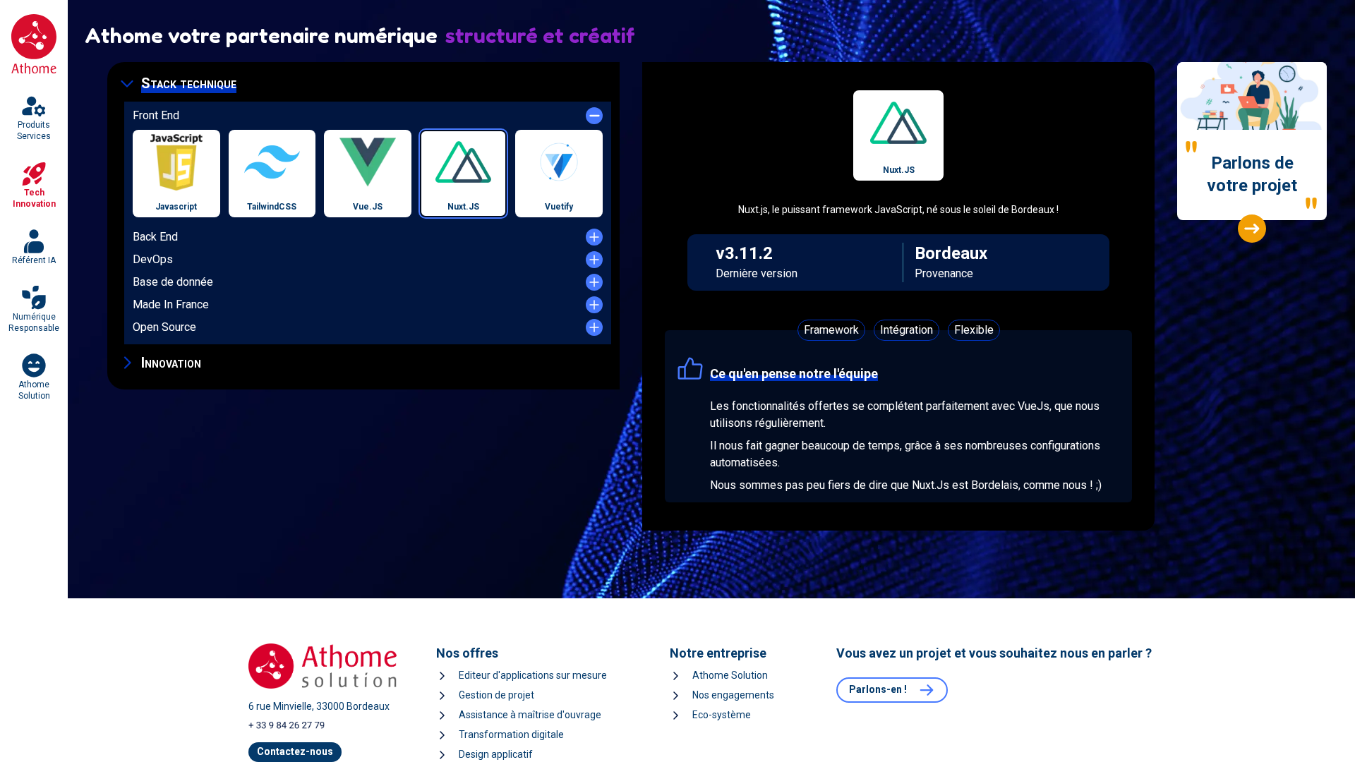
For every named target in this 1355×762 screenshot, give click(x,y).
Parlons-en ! (878, 689)
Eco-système (721, 714)
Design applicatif (496, 754)
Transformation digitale (511, 734)
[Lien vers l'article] (1252, 228)
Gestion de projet (496, 695)
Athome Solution (730, 675)
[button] (363, 83)
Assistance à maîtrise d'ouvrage (530, 714)
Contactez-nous (295, 751)
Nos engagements (733, 695)
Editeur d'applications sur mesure (533, 675)
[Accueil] (34, 44)
